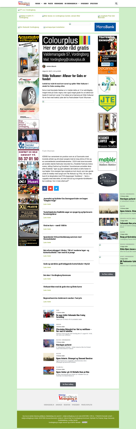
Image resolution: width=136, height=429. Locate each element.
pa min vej (59, 367)
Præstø (50, 3)
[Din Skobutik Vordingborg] (28, 27)
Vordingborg (58, 3)
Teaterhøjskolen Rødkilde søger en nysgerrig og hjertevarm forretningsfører (67, 213)
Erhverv (123, 218)
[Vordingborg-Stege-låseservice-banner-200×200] (107, 74)
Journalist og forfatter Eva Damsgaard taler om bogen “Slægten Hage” (65, 200)
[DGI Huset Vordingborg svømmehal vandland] (28, 203)
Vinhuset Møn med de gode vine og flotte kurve (62, 287)
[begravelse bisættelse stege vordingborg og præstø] (28, 161)
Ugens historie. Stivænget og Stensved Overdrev (74, 358)
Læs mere (47, 204)
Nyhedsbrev (85, 3)
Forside (37, 3)
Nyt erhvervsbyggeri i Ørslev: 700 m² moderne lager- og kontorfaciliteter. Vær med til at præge (66, 251)
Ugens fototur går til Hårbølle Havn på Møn (72, 372)
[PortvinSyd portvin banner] (107, 131)
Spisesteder (94, 3)
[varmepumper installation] (54, 27)
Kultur (58, 340)
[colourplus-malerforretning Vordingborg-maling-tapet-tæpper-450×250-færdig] (66, 62)
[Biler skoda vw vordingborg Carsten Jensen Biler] (61, 16)
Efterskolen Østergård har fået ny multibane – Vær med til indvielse (74, 330)
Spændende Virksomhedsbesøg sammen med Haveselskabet (62, 238)
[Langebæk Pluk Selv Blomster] (107, 18)
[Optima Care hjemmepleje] (107, 93)
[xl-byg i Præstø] (28, 245)
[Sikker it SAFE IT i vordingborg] (28, 18)
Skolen (58, 324)
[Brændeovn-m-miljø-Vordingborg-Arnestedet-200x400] (28, 76)
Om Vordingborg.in (71, 3)
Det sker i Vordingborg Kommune (57, 275)
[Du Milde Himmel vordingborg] (107, 189)
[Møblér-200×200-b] (107, 170)
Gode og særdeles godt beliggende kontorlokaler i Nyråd (66, 264)
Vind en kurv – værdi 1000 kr (55, 226)
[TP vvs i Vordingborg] (26, 10)
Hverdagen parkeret (63, 344)
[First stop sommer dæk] (28, 119)
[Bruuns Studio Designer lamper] (107, 151)
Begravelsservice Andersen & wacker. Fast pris (62, 298)
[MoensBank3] (105, 31)
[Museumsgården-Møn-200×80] (79, 24)
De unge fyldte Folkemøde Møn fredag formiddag (70, 316)
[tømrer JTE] (107, 112)
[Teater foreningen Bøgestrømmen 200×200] (107, 54)
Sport (122, 256)
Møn (45, 3)
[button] (116, 3)
